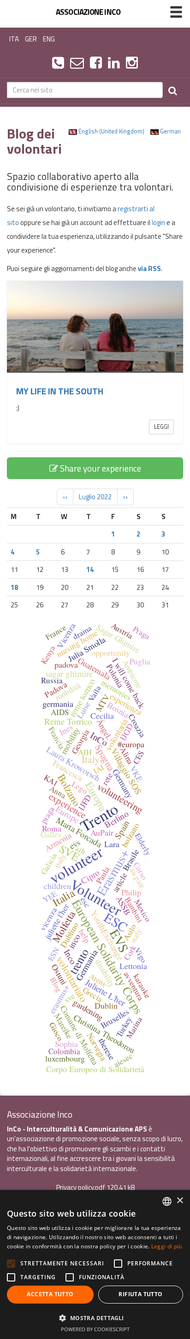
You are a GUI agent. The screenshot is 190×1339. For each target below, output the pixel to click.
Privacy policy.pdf (80, 1187)
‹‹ (65, 496)
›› (125, 496)
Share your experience (99, 468)
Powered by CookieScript (95, 1329)
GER (31, 39)
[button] (95, 1317)
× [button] (179, 1200)
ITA (14, 39)
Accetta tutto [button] (50, 1294)
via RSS (149, 268)
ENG (49, 39)
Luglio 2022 (95, 496)
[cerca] (172, 90)
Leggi (161, 426)
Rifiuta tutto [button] (140, 1294)
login (158, 222)
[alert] (95, 1264)
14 (90, 569)
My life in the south (59, 391)
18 (14, 587)
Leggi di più (166, 1246)
